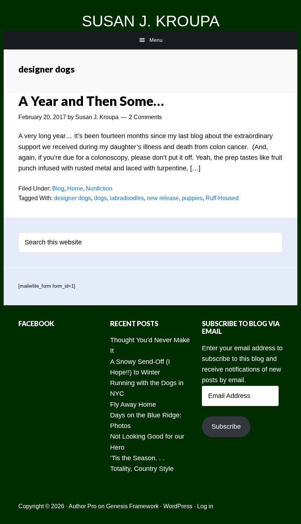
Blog (58, 188)
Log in (205, 506)
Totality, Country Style (142, 468)
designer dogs (72, 198)
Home (75, 188)
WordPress (177, 506)
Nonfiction (99, 188)
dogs (100, 198)
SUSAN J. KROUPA (151, 21)
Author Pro (83, 506)
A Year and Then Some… (91, 101)
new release (163, 198)
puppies (192, 198)
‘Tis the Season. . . (137, 458)
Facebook (36, 324)
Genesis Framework (132, 506)
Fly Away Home (133, 404)
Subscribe (226, 426)
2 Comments (145, 117)
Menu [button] (156, 40)
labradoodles (127, 198)
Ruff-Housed (222, 198)
